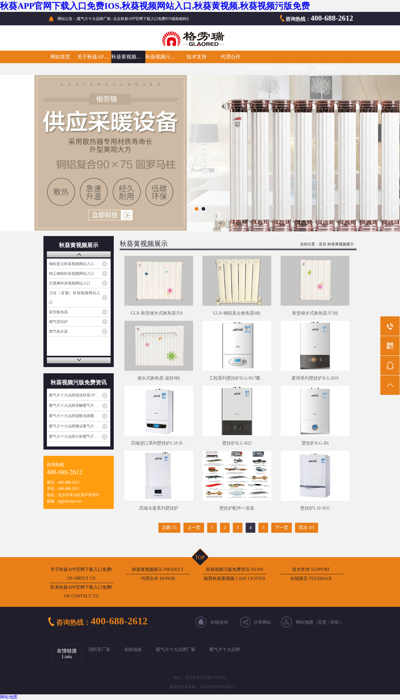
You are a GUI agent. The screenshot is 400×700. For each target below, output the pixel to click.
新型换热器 (58, 312)
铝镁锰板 (133, 649)
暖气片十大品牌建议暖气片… (73, 426)
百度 (322, 622)
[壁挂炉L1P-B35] (315, 476)
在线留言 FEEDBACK (311, 578)
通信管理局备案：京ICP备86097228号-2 (202, 687)
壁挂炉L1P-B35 (315, 508)
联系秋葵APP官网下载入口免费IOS (333, 68)
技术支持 (197, 56)
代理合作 (231, 56)
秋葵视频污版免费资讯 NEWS (234, 569)
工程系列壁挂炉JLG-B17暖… (237, 378)
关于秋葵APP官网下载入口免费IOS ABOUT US (81, 574)
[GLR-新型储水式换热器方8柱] (158, 281)
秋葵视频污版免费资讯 (162, 56)
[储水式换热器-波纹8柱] (158, 346)
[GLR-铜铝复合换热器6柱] (236, 281)
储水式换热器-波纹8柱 (158, 378)
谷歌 (334, 622)
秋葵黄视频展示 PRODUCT (158, 569)
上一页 (193, 527)
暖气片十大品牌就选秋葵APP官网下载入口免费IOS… (79, 395)
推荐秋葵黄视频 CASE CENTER (234, 578)
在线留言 (299, 68)
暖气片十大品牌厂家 (175, 649)
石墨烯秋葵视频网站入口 (69, 283)
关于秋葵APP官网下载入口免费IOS (94, 56)
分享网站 (262, 622)
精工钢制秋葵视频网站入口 (71, 273)
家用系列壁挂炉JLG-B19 (315, 378)
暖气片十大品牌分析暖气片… (73, 436)
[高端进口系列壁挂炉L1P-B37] (158, 411)
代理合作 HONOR (158, 578)
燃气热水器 (58, 331)
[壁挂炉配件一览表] (236, 476)
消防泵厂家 (99, 649)
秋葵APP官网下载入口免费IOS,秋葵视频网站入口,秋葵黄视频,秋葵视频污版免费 (155, 6)
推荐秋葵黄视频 (265, 68)
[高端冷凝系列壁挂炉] (158, 476)
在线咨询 (219, 622)
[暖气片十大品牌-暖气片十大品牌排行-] (150, 45)
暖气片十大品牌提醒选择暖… (73, 416)
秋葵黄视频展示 (128, 56)
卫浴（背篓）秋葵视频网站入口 (75, 298)
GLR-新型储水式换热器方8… (159, 313)
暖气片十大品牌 (224, 649)
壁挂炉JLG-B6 (315, 443)
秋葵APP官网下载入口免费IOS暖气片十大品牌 (305, 59)
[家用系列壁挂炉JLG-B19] (315, 346)
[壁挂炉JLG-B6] (315, 411)
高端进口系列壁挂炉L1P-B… (159, 443)
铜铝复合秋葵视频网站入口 (71, 264)
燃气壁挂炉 (58, 322)
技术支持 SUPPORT (311, 569)
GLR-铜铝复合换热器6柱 (237, 313)
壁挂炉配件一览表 (236, 508)
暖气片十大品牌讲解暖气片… (73, 405)
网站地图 (9, 697)
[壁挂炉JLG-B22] (236, 411)
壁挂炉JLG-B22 (237, 443)
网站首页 (60, 56)
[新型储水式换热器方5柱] (315, 281)
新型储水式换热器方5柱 (315, 313)
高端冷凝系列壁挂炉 (158, 508)
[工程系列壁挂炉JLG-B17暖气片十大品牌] (236, 346)
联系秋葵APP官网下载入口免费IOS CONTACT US (81, 591)
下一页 (281, 527)
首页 (322, 244)
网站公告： (67, 19)
